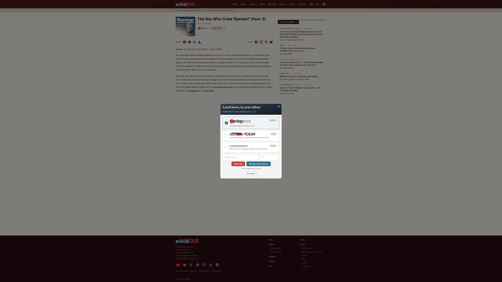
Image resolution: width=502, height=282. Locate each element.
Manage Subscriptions (258, 164)
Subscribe (238, 164)
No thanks (251, 173)
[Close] (279, 106)
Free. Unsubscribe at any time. (251, 168)
